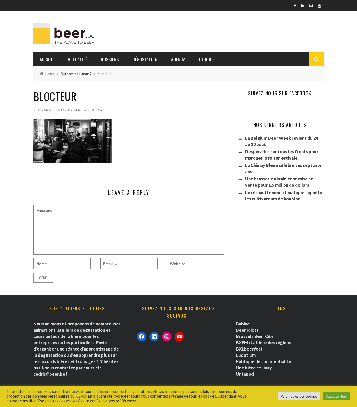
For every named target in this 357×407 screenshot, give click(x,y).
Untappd (245, 373)
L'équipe (206, 59)
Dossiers (110, 59)
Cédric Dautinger (90, 110)
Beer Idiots (247, 329)
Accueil (47, 59)
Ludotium (246, 355)
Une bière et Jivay (254, 367)
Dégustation (145, 59)
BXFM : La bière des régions (263, 342)
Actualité (77, 59)
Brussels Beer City (254, 336)
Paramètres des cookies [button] (299, 396)
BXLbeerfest (249, 348)
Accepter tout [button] (336, 396)
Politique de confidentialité (263, 361)
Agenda (178, 59)
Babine (243, 323)
